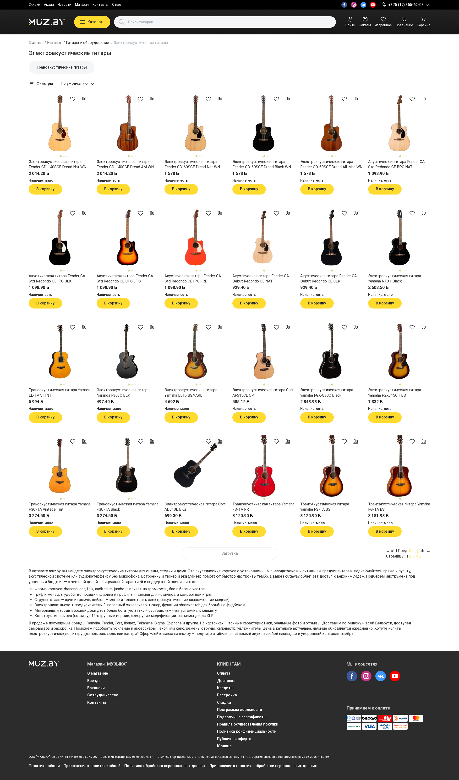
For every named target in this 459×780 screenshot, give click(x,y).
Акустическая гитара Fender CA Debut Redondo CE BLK (328, 278)
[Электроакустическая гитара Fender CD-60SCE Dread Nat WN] (195, 123)
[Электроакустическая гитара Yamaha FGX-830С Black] (331, 351)
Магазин (82, 4)
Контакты (100, 4)
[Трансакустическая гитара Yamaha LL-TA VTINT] (60, 351)
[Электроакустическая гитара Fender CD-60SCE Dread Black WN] (263, 123)
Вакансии (96, 688)
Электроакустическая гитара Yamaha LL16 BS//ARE (190, 392)
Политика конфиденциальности (246, 731)
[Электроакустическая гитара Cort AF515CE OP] (263, 351)
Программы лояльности (239, 709)
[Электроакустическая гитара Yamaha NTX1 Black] (399, 237)
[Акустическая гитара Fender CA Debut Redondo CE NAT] (263, 237)
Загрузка (229, 553)
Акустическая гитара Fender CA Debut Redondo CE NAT (260, 278)
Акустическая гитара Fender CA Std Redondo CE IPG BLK (57, 278)
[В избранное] (72, 99)
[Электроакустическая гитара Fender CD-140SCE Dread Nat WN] (60, 123)
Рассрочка (227, 695)
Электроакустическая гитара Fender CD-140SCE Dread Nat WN (57, 164)
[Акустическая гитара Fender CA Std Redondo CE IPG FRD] (195, 237)
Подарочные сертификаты (242, 717)
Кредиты (225, 688)
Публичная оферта (234, 739)
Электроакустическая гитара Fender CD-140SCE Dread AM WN (125, 164)
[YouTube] (373, 5)
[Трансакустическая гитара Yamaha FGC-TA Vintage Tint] (60, 466)
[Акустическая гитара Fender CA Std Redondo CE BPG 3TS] (128, 237)
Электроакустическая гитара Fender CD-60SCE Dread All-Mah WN (331, 164)
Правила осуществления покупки (247, 724)
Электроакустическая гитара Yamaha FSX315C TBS (394, 392)
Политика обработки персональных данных (165, 766)
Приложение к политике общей (92, 766)
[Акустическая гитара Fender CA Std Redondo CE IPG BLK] (60, 237)
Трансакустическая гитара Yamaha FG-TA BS (399, 507)
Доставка (226, 680)
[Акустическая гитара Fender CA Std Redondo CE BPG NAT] (399, 123)
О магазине (97, 673)
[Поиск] (122, 22)
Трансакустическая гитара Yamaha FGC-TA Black (127, 507)
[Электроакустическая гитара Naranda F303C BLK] (128, 351)
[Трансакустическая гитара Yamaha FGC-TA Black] (128, 466)
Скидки (34, 4)
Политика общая (44, 766)
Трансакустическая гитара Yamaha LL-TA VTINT (60, 392)
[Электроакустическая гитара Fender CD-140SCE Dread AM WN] (128, 123)
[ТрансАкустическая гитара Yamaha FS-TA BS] (331, 466)
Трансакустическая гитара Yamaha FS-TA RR (263, 507)
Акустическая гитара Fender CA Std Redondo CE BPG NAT (396, 164)
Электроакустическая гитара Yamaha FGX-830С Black (326, 392)
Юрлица (224, 746)
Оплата (223, 673)
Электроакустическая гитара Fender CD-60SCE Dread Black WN (261, 164)
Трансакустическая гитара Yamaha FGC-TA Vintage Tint (60, 507)
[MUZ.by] (47, 22)
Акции (49, 4)
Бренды (94, 680)
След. (414, 550)
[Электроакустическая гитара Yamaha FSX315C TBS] (399, 351)
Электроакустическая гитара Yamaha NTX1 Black (394, 278)
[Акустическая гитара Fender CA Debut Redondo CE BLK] (331, 237)
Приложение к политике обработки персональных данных (263, 766)
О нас (116, 4)
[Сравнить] (84, 99)
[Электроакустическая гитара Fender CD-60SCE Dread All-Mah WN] (331, 123)
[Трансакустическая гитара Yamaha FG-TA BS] (399, 466)
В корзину (45, 189)
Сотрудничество (102, 695)
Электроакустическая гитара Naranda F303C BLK (123, 392)
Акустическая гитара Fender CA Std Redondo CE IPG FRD (192, 278)
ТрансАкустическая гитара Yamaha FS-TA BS (324, 507)
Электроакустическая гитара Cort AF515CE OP (263, 392)
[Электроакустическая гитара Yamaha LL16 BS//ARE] (195, 351)
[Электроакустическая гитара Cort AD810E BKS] (195, 466)
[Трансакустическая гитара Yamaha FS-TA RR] (263, 466)
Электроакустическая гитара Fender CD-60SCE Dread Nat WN (192, 164)
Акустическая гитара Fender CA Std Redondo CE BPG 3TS (125, 278)
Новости (64, 4)
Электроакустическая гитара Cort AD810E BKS (195, 507)
